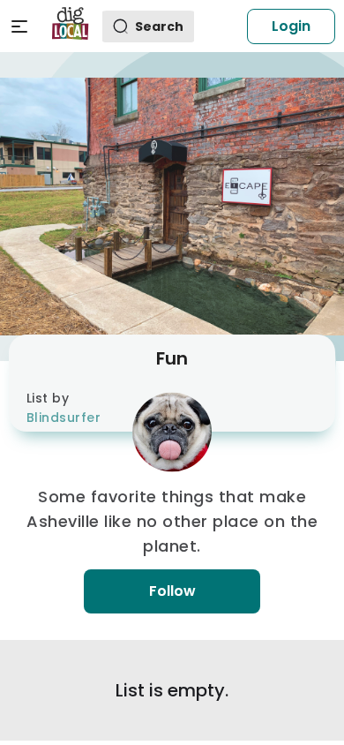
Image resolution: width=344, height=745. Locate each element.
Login (291, 26)
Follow (172, 591)
